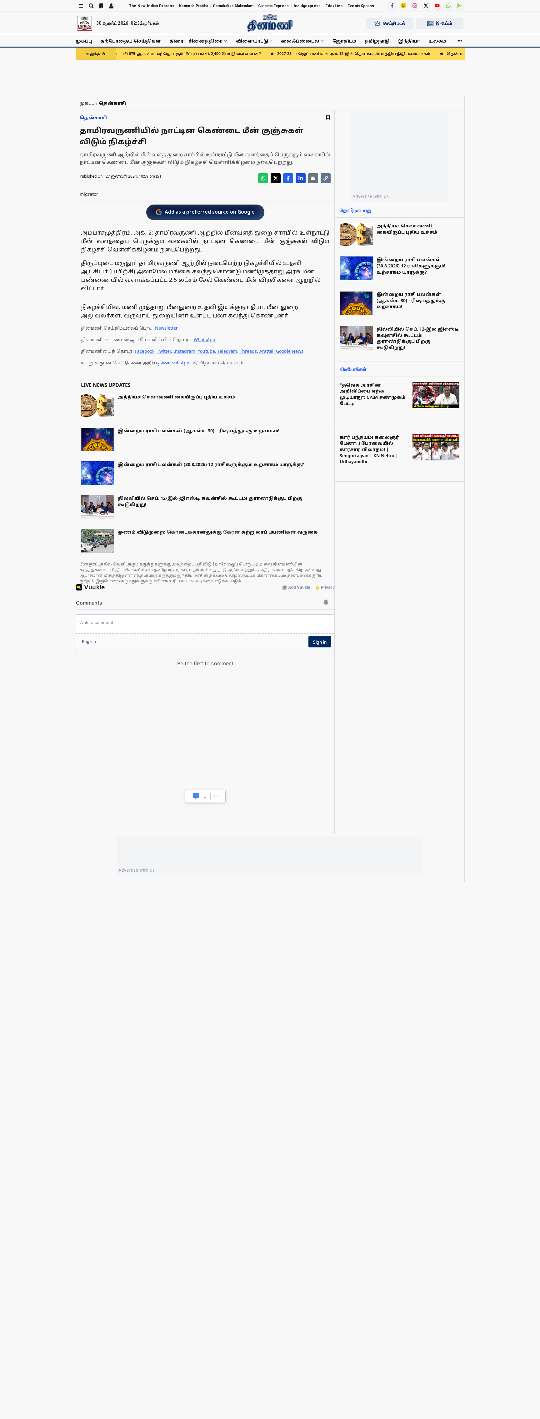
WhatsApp (204, 339)
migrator (89, 194)
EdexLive (333, 6)
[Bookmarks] (101, 6)
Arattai (266, 351)
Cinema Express (273, 6)
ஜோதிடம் (344, 41)
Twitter (164, 351)
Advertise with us (370, 196)
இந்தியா (409, 41)
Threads (248, 351)
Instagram (184, 351)
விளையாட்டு (252, 41)
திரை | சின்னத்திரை (196, 41)
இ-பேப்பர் (444, 23)
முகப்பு (84, 41)
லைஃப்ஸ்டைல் (300, 41)
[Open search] (91, 6)
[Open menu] (81, 6)
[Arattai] (403, 5)
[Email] (313, 178)
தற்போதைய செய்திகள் (130, 41)
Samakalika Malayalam (233, 6)
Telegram (227, 351)
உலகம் (437, 41)
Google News (289, 351)
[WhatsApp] (448, 5)
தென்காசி (93, 117)
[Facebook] (392, 5)
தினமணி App (173, 363)
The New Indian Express (152, 6)
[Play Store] (459, 5)
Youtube (206, 351)
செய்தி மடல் (394, 23)
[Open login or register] (111, 6)
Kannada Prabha (193, 6)
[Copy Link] (326, 178)
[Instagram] (414, 5)
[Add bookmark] (328, 117)
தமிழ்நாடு (377, 41)
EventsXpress (361, 6)
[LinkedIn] (301, 178)
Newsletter (166, 328)
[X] (426, 5)
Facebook (144, 351)
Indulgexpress (307, 6)
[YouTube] (437, 5)
